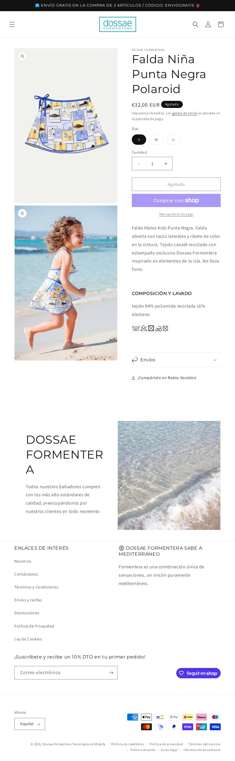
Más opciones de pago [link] (176, 214)
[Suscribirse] (111, 672)
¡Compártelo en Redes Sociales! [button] (167, 377)
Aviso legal (169, 750)
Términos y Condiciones (36, 587)
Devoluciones (26, 612)
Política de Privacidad (34, 626)
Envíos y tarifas (28, 599)
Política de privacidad (166, 744)
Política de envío (143, 750)
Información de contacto (202, 750)
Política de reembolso (127, 744)
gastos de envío (184, 113)
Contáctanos (26, 574)
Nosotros (23, 561)
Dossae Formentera (57, 744)
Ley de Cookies (28, 639)
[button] (12, 24)
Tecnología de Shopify (88, 744)
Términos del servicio (205, 744)
